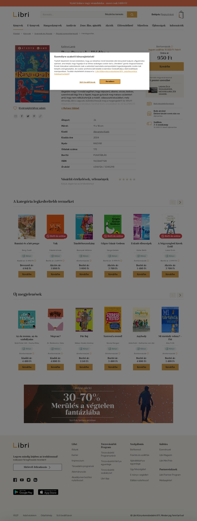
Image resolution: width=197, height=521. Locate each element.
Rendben (110, 81)
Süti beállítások (87, 82)
